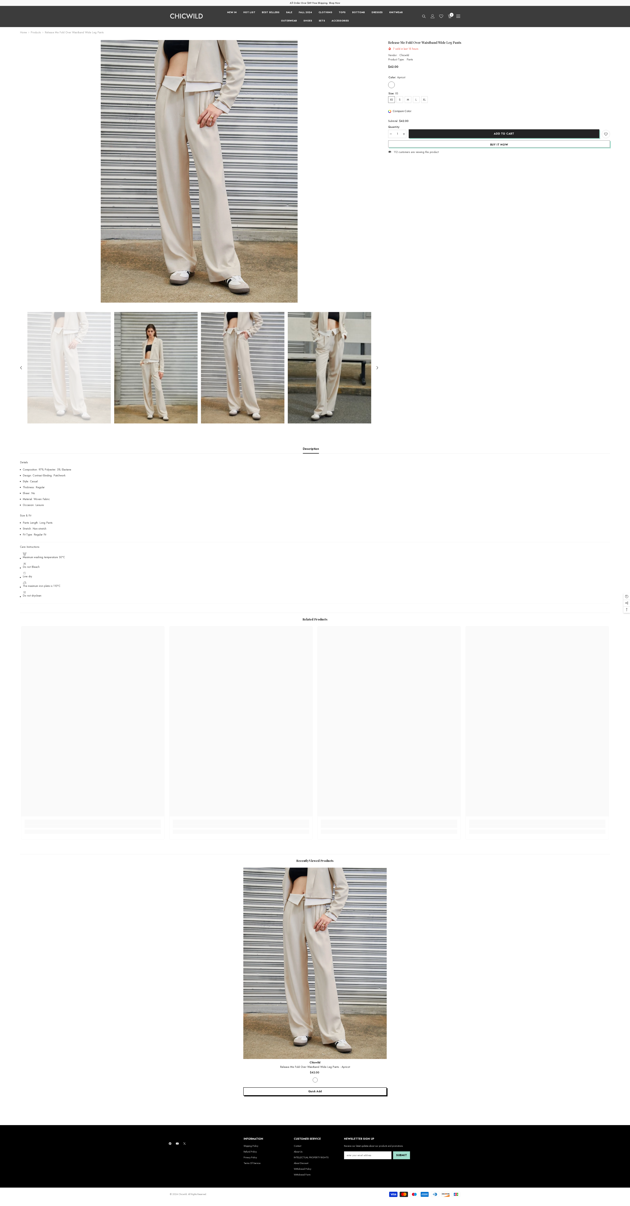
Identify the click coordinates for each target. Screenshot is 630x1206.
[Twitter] (184, 1143)
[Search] (424, 16)
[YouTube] (177, 1143)
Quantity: (394, 127)
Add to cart (504, 134)
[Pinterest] (170, 1143)
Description (311, 449)
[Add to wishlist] (606, 134)
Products (36, 32)
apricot (315, 1080)
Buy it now (499, 145)
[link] (93, 826)
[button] (21, 367)
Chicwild (404, 55)
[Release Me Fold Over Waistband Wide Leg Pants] (315, 963)
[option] (199, 171)
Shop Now (334, 3)
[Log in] (433, 16)
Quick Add (315, 1091)
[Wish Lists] (441, 16)
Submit (401, 1155)
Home (23, 32)
